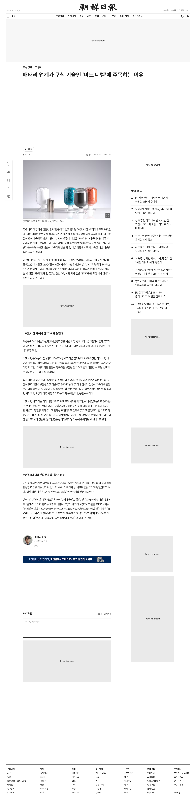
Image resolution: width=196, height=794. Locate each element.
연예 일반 (151, 773)
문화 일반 (151, 788)
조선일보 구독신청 (181, 773)
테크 (97, 777)
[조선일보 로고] (98, 6)
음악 (158, 781)
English (173, 10)
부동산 (98, 792)
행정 (42, 792)
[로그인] (188, 16)
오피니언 (10, 769)
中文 (188, 10)
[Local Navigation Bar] (8, 16)
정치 (42, 769)
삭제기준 (107, 614)
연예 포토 (151, 784)
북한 (42, 784)
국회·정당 (44, 781)
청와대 (43, 777)
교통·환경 (76, 792)
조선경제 (27, 67)
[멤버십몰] (67, 559)
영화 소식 (151, 781)
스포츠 (127, 769)
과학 (97, 781)
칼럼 (9, 777)
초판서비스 (178, 777)
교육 (74, 784)
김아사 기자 (27, 155)
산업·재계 (100, 784)
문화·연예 (151, 769)
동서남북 (10, 788)
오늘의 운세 (178, 784)
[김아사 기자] (28, 540)
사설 (9, 773)
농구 (126, 792)
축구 (126, 784)
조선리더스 (178, 769)
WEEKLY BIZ (101, 773)
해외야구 (127, 781)
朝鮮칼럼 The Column (16, 781)
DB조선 (177, 792)
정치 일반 (44, 773)
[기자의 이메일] (36, 546)
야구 (126, 777)
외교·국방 (44, 788)
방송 (154, 777)
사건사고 (75, 777)
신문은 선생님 (179, 781)
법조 (74, 781)
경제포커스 (11, 792)
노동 (74, 788)
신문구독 (166, 10)
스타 (149, 777)
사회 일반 (76, 773)
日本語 (181, 10)
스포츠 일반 (128, 773)
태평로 (10, 784)
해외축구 (127, 788)
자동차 (38, 67)
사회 (74, 769)
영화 (152, 792)
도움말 (99, 614)
